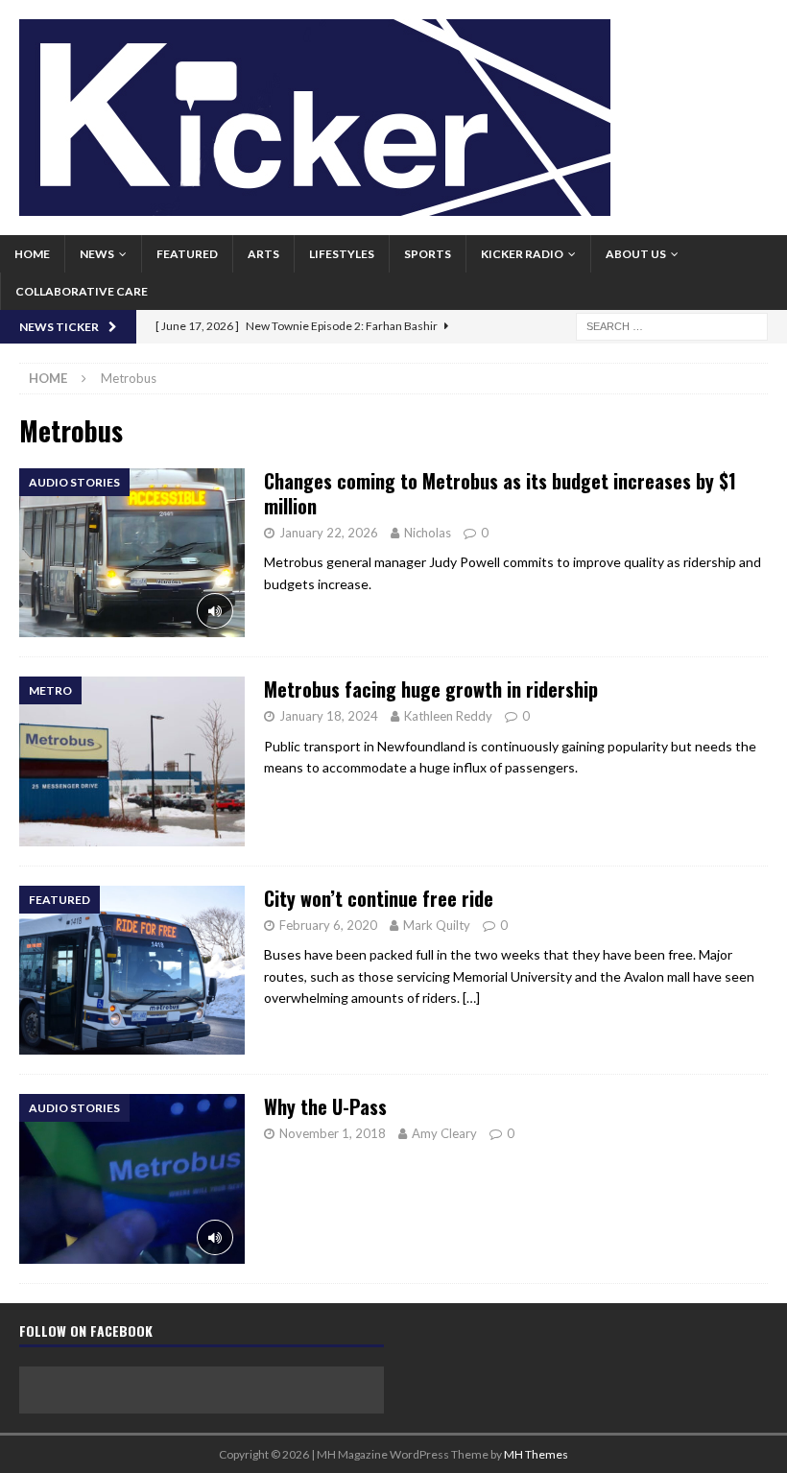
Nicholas (427, 532)
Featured (187, 254)
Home (32, 254)
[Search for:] (672, 325)
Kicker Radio (522, 254)
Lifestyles (341, 254)
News (97, 254)
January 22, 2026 (328, 532)
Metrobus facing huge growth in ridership (431, 689)
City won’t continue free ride (378, 898)
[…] (471, 997)
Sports (427, 254)
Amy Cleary (444, 1133)
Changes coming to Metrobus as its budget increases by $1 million (500, 493)
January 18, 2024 (328, 716)
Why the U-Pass (325, 1106)
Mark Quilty (436, 925)
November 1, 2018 (332, 1133)
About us (636, 254)
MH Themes (536, 1454)
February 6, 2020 (328, 925)
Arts (263, 254)
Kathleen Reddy (448, 716)
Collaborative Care (81, 291)
